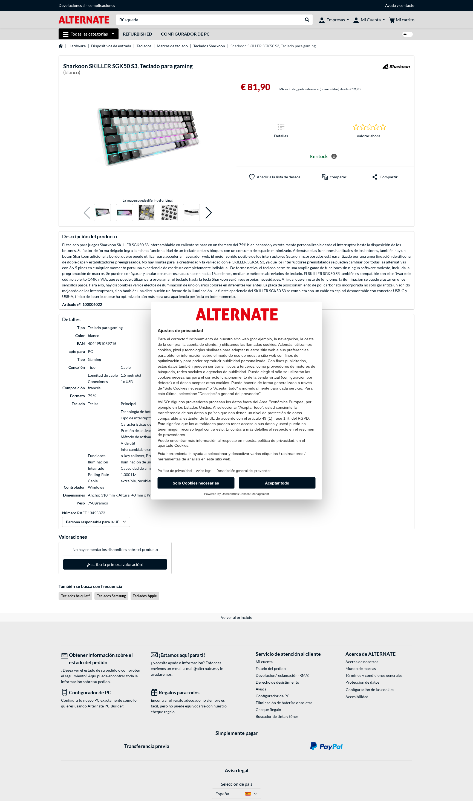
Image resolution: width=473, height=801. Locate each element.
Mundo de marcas (360, 668)
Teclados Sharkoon (209, 45)
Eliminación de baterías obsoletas (284, 702)
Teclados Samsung (111, 596)
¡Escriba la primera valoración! (115, 564)
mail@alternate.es (201, 668)
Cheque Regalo (268, 709)
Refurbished (137, 33)
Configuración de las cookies (370, 689)
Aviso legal (236, 770)
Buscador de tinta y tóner (277, 716)
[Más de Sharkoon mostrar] (396, 69)
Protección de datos (362, 682)
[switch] (407, 34)
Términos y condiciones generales (373, 675)
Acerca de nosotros (361, 661)
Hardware (77, 45)
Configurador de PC (185, 33)
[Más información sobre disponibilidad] (334, 156)
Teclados (144, 45)
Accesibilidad (356, 696)
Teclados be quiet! (75, 596)
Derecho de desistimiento (277, 682)
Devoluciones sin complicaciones (87, 5)
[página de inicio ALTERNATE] (84, 19)
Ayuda (390, 5)
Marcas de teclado (172, 45)
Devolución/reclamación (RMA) (282, 675)
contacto (406, 5)
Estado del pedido (271, 668)
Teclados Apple (145, 596)
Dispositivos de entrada (111, 45)
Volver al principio (236, 617)
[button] (87, 212)
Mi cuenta (264, 661)
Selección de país (236, 784)
